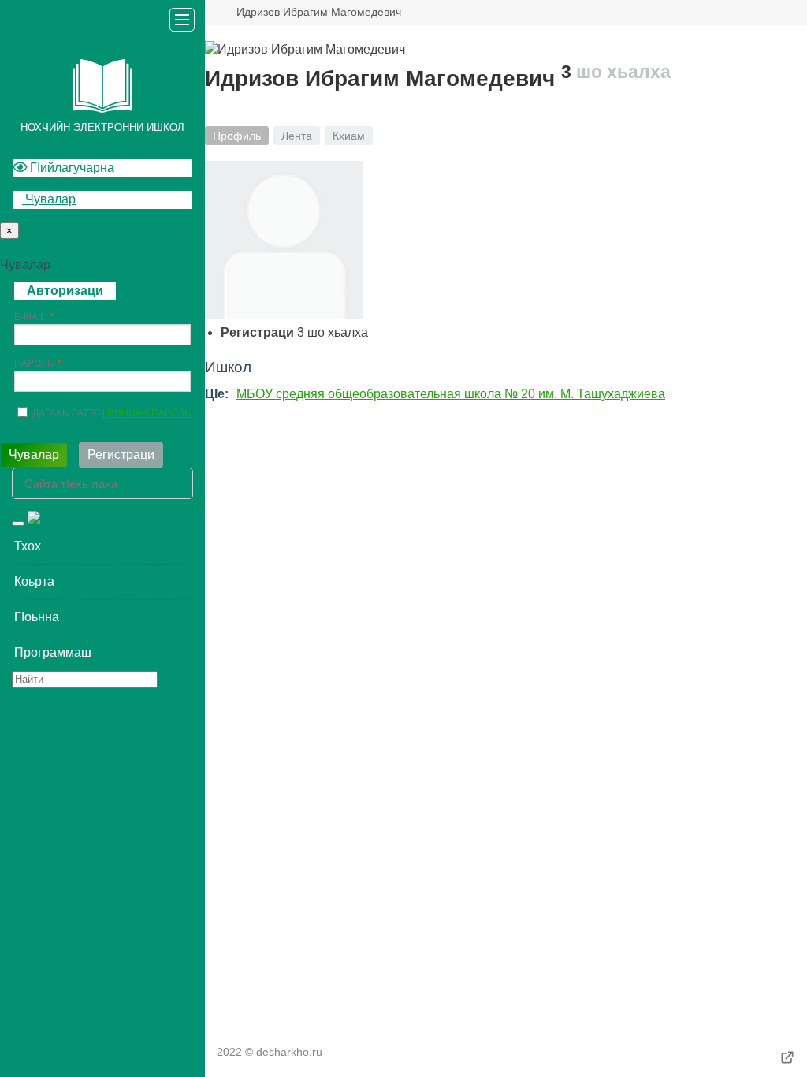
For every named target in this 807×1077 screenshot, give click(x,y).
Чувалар (49, 199)
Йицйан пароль (149, 413)
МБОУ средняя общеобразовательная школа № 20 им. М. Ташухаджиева (450, 394)
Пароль (34, 363)
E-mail (30, 316)
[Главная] (211, 12)
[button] (102, 546)
